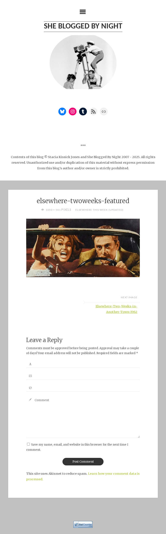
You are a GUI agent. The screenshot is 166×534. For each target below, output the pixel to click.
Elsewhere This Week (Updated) (99, 209)
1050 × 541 (53, 209)
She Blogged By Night (83, 26)
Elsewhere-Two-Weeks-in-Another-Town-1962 (116, 309)
